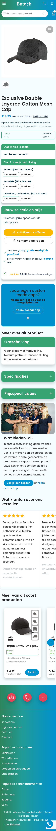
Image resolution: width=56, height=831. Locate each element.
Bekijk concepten (19, 483)
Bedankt (6, 799)
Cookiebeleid (13, 824)
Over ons (6, 737)
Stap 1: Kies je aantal (16, 146)
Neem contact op (28, 310)
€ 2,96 (13, 672)
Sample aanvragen (30, 240)
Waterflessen (9, 758)
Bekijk (32, 672)
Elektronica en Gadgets (15, 768)
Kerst (4, 804)
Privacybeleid (41, 819)
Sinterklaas (8, 794)
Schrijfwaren (9, 763)
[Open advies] (49, 824)
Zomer (5, 789)
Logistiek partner (11, 727)
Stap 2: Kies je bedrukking (20, 162)
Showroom (8, 722)
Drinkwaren (8, 753)
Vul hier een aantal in (16, 154)
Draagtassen (9, 774)
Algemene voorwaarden (18, 819)
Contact (6, 732)
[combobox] (21, 14)
